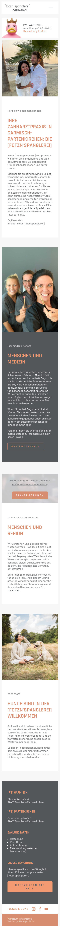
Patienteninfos (25, 446)
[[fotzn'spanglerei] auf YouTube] (46, 909)
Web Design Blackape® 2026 (21, 921)
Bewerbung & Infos (34, 31)
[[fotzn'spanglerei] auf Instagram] (33, 909)
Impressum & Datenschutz (20, 918)
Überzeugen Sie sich (30, 886)
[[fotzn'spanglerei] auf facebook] (40, 909)
